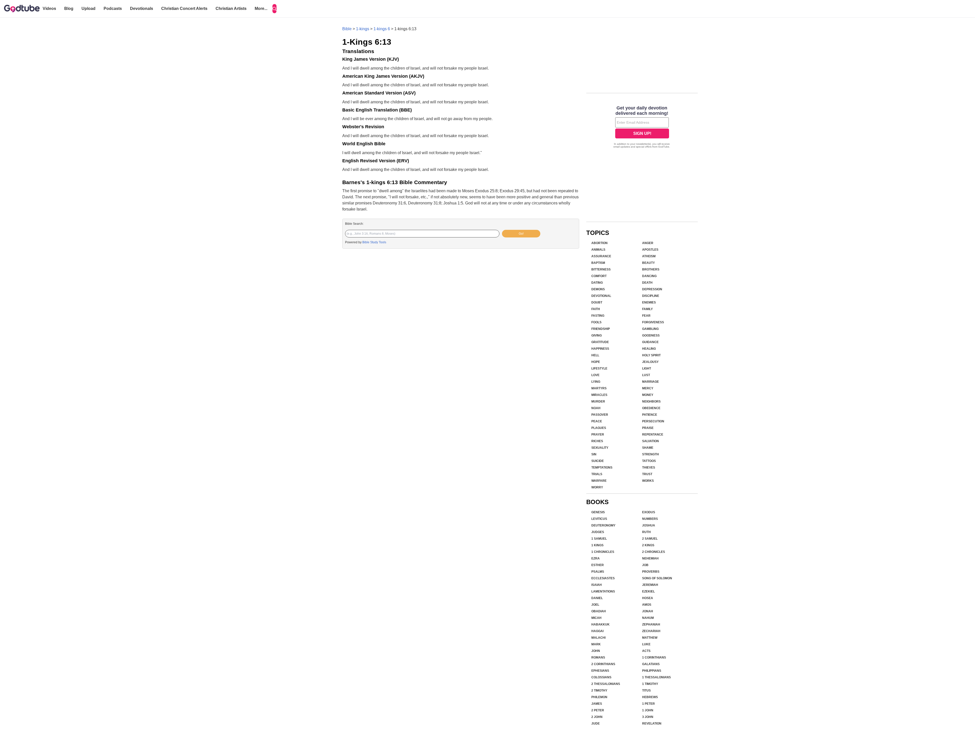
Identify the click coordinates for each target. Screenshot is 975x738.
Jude (595, 723)
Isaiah (596, 585)
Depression (652, 289)
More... (261, 8)
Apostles (650, 249)
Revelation (651, 723)
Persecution (653, 421)
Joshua (648, 525)
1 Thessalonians (656, 677)
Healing (649, 348)
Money (647, 395)
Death (647, 282)
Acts (646, 651)
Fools (596, 322)
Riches (597, 441)
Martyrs (599, 388)
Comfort (599, 276)
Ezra (595, 558)
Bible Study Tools (374, 242)
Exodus (648, 512)
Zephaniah (651, 624)
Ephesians (600, 670)
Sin (593, 454)
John (595, 651)
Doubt (596, 302)
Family (647, 309)
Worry (597, 487)
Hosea (647, 598)
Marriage (650, 381)
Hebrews (650, 697)
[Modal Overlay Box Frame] (642, 127)
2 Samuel (650, 538)
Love (595, 375)
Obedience (651, 408)
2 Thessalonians (605, 684)
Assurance (601, 256)
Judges (597, 532)
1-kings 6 (381, 29)
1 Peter (648, 703)
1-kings (362, 29)
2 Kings (648, 545)
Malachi (598, 637)
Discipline (650, 296)
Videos (49, 8)
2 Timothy (599, 690)
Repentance (652, 434)
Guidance (650, 342)
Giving (596, 335)
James (596, 703)
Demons (598, 289)
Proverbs (650, 571)
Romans (598, 657)
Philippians (651, 670)
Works (648, 481)
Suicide (597, 461)
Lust (646, 375)
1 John (647, 710)
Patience (649, 414)
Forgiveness (653, 322)
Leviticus (599, 519)
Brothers (650, 269)
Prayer (597, 434)
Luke (646, 644)
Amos (646, 604)
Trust (647, 474)
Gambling (650, 329)
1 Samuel (599, 538)
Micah (596, 618)
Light (646, 368)
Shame (647, 448)
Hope (595, 362)
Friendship (600, 329)
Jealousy (650, 362)
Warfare (599, 481)
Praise (648, 428)
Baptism (598, 263)
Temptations (601, 467)
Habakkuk (600, 624)
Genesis (598, 512)
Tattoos (649, 461)
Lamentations (603, 591)
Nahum (648, 618)
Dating (597, 282)
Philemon (599, 697)
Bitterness (601, 269)
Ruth (646, 532)
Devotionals (141, 8)
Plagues (598, 428)
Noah (595, 408)
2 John (597, 717)
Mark (596, 644)
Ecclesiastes (603, 578)
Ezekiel (648, 591)
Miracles (599, 395)
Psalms (597, 571)
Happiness (600, 348)
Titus (646, 690)
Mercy (647, 388)
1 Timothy (650, 684)
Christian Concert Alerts (184, 8)
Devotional (601, 296)
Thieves (648, 467)
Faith (595, 309)
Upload (88, 8)
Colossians (601, 677)
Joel (595, 604)
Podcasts (113, 8)
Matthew (649, 637)
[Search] (274, 8)
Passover (599, 414)
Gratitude (600, 342)
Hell (595, 355)
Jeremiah (650, 585)
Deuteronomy (603, 525)
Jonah (647, 611)
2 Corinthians (603, 664)
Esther (597, 565)
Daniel (597, 598)
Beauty (648, 263)
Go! (521, 233)
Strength (650, 454)
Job (645, 565)
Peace (596, 421)
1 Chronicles (602, 552)
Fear (646, 315)
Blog (68, 8)
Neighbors (651, 401)
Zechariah (651, 631)
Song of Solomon (657, 578)
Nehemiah (650, 558)
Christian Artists (231, 8)
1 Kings (597, 545)
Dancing (649, 276)
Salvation (650, 441)
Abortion (599, 243)
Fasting (597, 315)
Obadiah (598, 611)
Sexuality (599, 448)
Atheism (649, 256)
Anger (647, 243)
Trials (596, 474)
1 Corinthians (654, 657)
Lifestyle (599, 368)
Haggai (597, 631)
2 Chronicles (653, 552)
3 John (647, 717)
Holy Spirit (651, 355)
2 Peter (597, 710)
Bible (347, 29)
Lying (595, 381)
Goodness (651, 335)
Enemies (649, 302)
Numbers (650, 519)
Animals (598, 249)
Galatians (651, 664)
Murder (598, 401)
